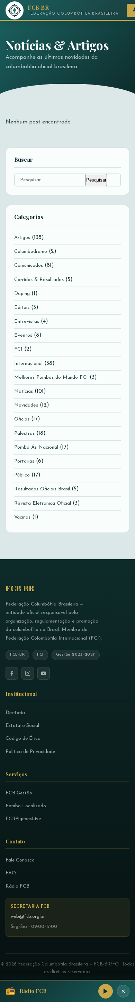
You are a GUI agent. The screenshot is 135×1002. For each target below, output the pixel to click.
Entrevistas (26, 321)
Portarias (24, 461)
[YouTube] (43, 673)
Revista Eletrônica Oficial (42, 503)
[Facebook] (12, 673)
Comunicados (28, 265)
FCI (18, 349)
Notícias (23, 391)
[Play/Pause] (105, 991)
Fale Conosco (20, 860)
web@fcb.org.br (28, 916)
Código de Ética (23, 738)
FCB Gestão (19, 793)
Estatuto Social (22, 725)
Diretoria (15, 712)
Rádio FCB (17, 886)
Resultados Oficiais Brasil (42, 489)
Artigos (22, 237)
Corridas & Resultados (39, 279)
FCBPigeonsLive (23, 818)
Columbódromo (30, 251)
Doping (22, 293)
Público (22, 475)
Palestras (24, 433)
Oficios (21, 419)
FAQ (11, 873)
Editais (21, 307)
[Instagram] (27, 673)
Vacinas (22, 517)
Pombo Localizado (26, 806)
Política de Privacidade (30, 751)
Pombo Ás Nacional (36, 447)
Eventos (23, 335)
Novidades (26, 405)
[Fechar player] (123, 991)
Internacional (28, 363)
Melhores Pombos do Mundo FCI (51, 377)
